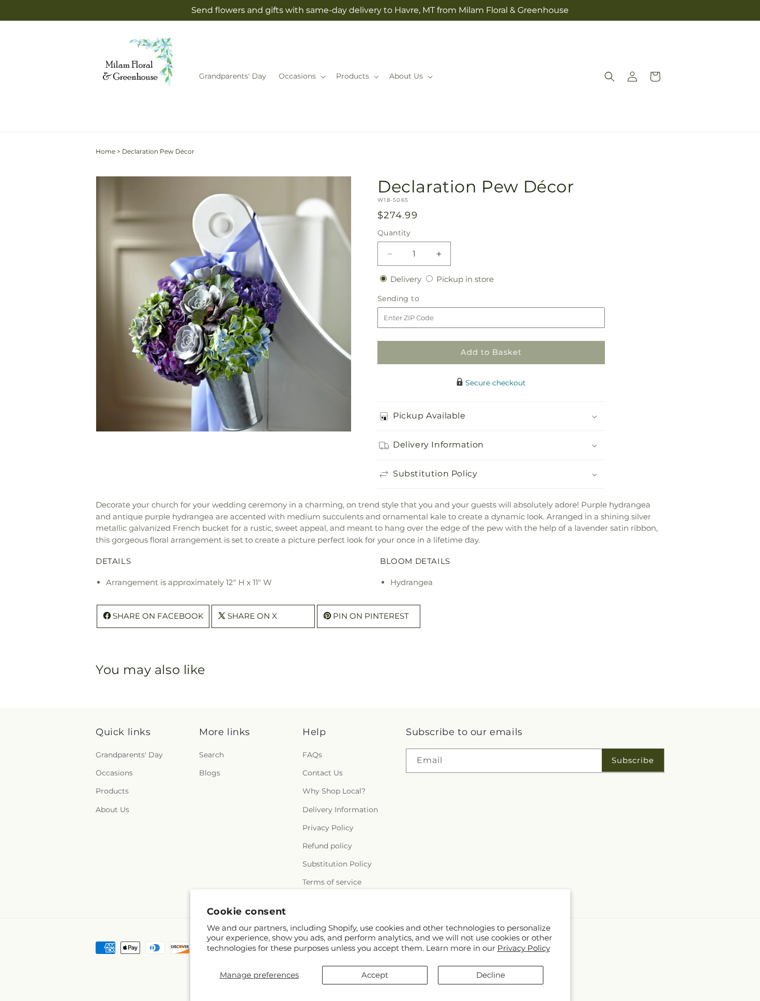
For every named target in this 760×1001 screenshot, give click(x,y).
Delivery (406, 279)
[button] (301, 76)
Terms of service (331, 882)
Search (211, 754)
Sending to (413, 298)
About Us (112, 809)
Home (105, 151)
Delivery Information (340, 809)
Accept (374, 975)
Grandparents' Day (129, 754)
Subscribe (633, 760)
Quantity (394, 232)
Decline (490, 975)
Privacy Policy (523, 948)
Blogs (209, 773)
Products (112, 791)
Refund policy (327, 845)
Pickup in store (465, 279)
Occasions (114, 773)
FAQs (312, 754)
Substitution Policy (337, 864)
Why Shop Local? (334, 791)
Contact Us (322, 773)
